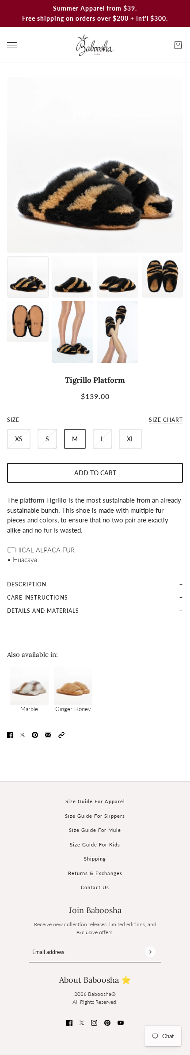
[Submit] (150, 952)
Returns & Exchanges (95, 873)
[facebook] (69, 1022)
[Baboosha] (95, 45)
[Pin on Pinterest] (35, 733)
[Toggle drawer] (12, 45)
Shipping (95, 858)
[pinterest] (107, 1022)
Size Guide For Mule (95, 830)
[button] (61, 733)
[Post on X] (22, 733)
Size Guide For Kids (95, 844)
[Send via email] (48, 733)
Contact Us (95, 887)
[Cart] (178, 45)
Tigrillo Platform (95, 380)
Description (26, 584)
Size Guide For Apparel (95, 801)
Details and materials (43, 611)
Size (95, 420)
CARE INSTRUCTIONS (37, 597)
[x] (81, 1022)
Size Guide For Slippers (95, 816)
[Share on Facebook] (10, 733)
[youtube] (120, 1022)
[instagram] (94, 1022)
